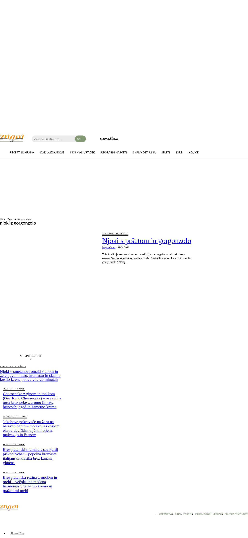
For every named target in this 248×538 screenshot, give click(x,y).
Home (3, 219)
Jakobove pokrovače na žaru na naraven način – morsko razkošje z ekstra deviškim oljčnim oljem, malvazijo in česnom (31, 428)
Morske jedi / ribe (15, 417)
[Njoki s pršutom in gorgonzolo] (48, 260)
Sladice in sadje (14, 389)
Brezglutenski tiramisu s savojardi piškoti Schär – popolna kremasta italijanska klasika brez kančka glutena (30, 456)
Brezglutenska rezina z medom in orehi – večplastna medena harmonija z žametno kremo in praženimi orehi (30, 484)
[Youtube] (21, 515)
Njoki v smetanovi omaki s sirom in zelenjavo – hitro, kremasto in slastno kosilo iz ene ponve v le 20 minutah (30, 375)
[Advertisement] (124, 188)
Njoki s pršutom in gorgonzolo (146, 241)
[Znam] (12, 138)
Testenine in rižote (115, 234)
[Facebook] (3, 515)
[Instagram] (12, 515)
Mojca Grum (108, 247)
